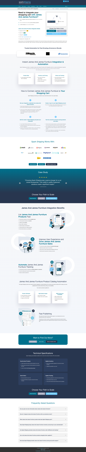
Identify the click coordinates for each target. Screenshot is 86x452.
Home (20, 6)
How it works (24, 6)
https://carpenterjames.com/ (26, 36)
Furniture (25, 34)
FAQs (42, 449)
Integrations (33, 6)
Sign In (66, 6)
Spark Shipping (41, 448)
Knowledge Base (38, 450)
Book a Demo (61, 30)
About (40, 6)
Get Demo (45, 6)
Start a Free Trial (51, 30)
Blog (37, 6)
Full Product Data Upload (31, 368)
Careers (44, 449)
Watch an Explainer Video (56, 33)
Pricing (29, 6)
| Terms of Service (43, 450)
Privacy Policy (48, 450)
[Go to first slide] (66, 183)
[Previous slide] (20, 183)
